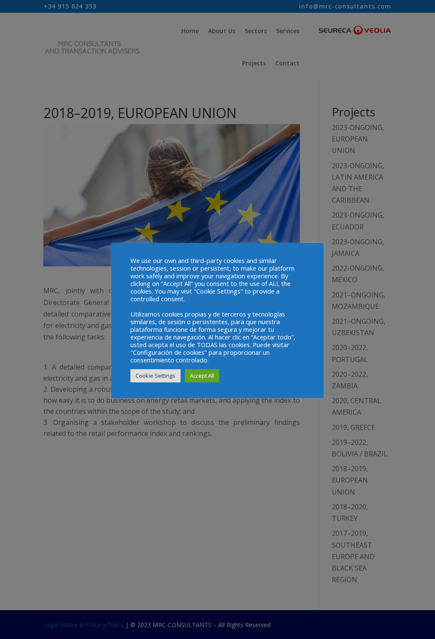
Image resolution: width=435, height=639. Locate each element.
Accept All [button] (202, 375)
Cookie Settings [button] (155, 375)
